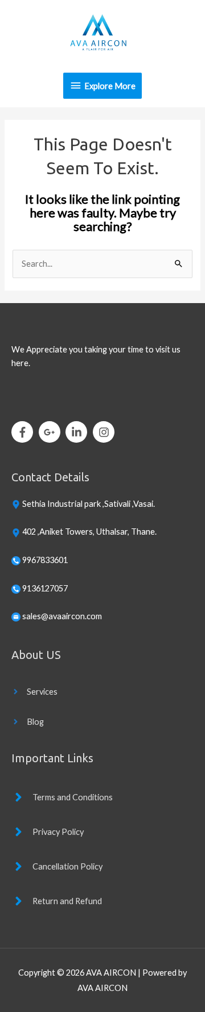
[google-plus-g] (51, 432)
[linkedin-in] (78, 432)
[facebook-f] (24, 432)
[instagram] (105, 432)
